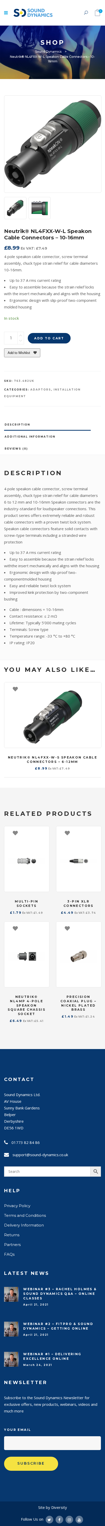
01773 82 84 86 (25, 1142)
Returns (11, 1234)
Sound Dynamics (48, 51)
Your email (17, 1430)
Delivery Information (24, 1225)
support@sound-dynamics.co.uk (40, 1154)
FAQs (9, 1254)
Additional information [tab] (30, 436)
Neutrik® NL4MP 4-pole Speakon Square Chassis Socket (26, 1005)
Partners (12, 1244)
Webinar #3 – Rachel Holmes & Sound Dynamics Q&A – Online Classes (60, 1293)
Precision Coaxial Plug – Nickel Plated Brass (78, 1003)
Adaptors (40, 389)
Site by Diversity (52, 1507)
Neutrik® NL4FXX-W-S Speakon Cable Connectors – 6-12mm (52, 759)
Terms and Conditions (25, 1215)
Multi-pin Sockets (26, 903)
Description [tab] (17, 424)
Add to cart (49, 338)
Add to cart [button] (94, 688)
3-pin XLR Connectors (78, 903)
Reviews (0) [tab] (16, 448)
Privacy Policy (17, 1205)
